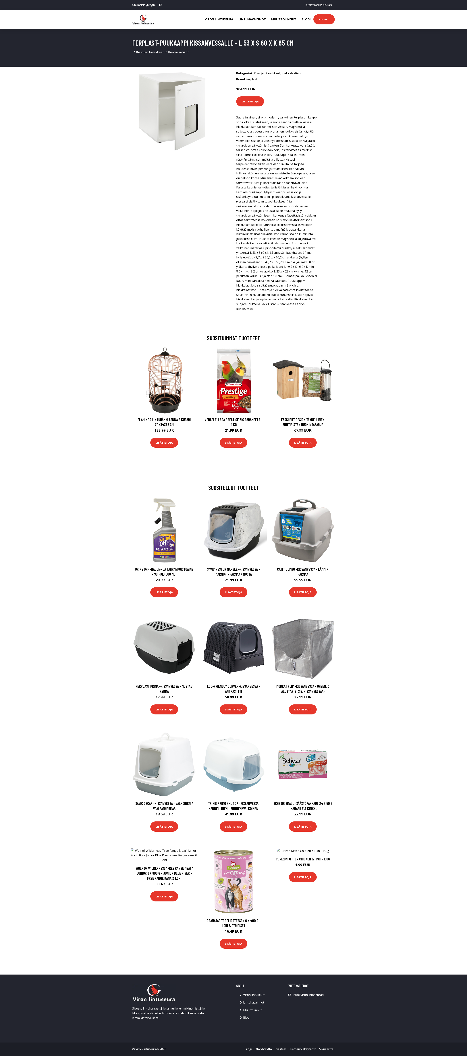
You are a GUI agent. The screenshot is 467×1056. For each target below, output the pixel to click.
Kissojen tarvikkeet (150, 52)
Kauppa (324, 19)
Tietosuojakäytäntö (302, 1049)
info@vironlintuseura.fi (319, 5)
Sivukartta (326, 1049)
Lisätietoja (250, 101)
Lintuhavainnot (252, 19)
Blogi (306, 19)
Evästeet (280, 1049)
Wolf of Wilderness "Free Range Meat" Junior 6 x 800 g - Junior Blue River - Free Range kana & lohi (164, 873)
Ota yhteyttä (263, 1049)
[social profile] (160, 4)
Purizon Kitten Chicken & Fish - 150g (303, 859)
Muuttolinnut (283, 19)
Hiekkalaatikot (178, 52)
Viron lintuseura (219, 19)
